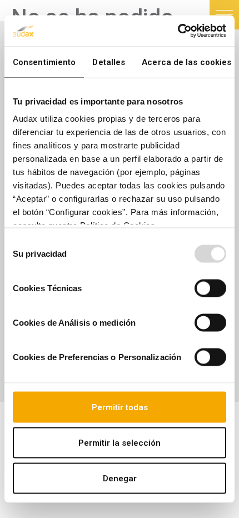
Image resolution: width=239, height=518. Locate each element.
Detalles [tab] (108, 62)
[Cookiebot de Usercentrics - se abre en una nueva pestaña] (177, 31)
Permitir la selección (119, 442)
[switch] (210, 288)
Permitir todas (120, 407)
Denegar (120, 478)
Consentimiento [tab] (44, 62)
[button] (224, 14)
